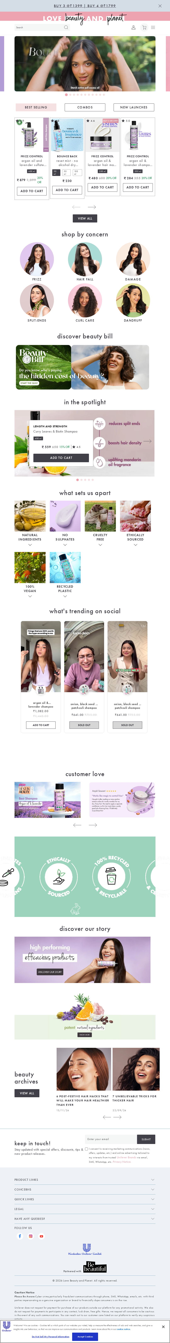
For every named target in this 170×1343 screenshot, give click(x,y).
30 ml (57, 173)
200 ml (102, 171)
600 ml (31, 171)
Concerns (23, 1189)
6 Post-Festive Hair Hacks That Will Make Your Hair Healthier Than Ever (82, 1100)
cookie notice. (124, 1329)
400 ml (38, 438)
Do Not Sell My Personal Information (50, 1336)
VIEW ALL (27, 1093)
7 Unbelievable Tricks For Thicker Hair (135, 1098)
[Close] (163, 1326)
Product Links (26, 1180)
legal (19, 1209)
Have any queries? (30, 1219)
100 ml (78, 173)
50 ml (67, 173)
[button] (144, 27)
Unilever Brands (126, 1157)
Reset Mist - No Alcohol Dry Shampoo (67, 163)
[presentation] (22, 62)
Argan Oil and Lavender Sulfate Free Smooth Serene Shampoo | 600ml (31, 163)
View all (85, 218)
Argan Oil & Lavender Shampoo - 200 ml (138, 163)
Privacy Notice (122, 1162)
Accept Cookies (85, 1336)
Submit (146, 1139)
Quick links (24, 1199)
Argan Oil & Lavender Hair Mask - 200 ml (102, 163)
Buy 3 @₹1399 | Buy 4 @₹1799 (85, 5)
